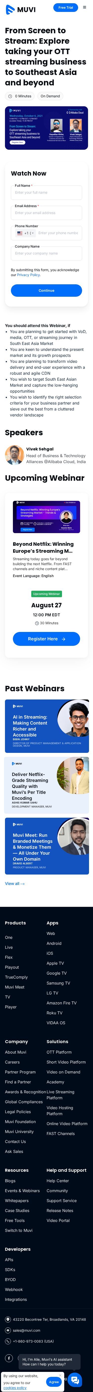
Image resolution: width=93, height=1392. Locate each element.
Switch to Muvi (18, 1230)
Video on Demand (63, 1071)
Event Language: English (33, 576)
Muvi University (19, 1131)
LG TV (52, 992)
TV (7, 996)
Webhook (14, 1289)
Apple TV (55, 963)
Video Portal (58, 1220)
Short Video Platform (66, 1062)
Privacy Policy (28, 275)
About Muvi (15, 1052)
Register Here (43, 638)
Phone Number (26, 226)
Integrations (16, 1299)
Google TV (57, 973)
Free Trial (66, 7)
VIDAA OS (56, 1022)
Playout (12, 967)
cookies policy (15, 1388)
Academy (55, 1081)
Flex (9, 957)
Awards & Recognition (25, 1091)
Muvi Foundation (20, 1121)
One (8, 937)
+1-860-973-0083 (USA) (33, 1341)
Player (11, 1006)
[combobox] (25, 233)
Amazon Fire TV (62, 1002)
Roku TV (54, 1012)
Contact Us (15, 1141)
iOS (50, 953)
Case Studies (17, 1210)
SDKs (10, 1269)
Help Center (58, 1180)
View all (12, 883)
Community (57, 1190)
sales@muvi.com (26, 1330)
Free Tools (15, 1220)
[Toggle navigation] (85, 7)
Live (9, 947)
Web (51, 933)
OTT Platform (59, 1052)
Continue (46, 290)
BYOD (10, 1279)
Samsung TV (58, 983)
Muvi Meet (14, 987)
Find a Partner (18, 1081)
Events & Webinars (22, 1190)
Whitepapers (17, 1200)
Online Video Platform (67, 1123)
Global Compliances (24, 1101)
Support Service (62, 1200)
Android (54, 943)
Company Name (27, 246)
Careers (12, 1062)
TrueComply (16, 977)
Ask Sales (14, 1151)
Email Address (27, 206)
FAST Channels (61, 1133)
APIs (9, 1259)
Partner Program (20, 1071)
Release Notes (60, 1210)
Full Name (24, 185)
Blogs (10, 1180)
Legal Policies (18, 1111)
